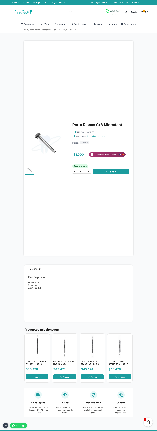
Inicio (26, 30)
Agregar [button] (38, 377)
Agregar (112, 171)
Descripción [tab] (35, 269)
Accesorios (46, 30)
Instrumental (35, 30)
